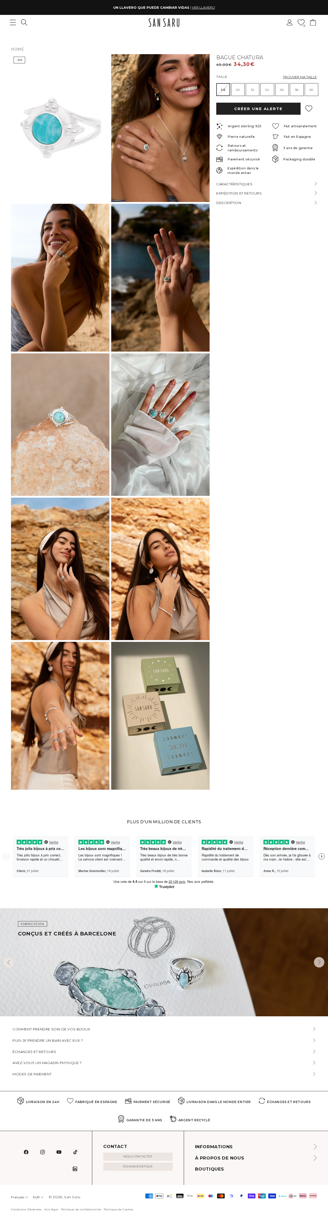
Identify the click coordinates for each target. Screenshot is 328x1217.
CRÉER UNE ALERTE (258, 108)
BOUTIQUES (209, 1169)
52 (252, 90)
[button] (24, 22)
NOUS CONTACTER (138, 1156)
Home (17, 49)
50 (238, 90)
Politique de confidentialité (81, 1209)
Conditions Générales (26, 1209)
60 (311, 90)
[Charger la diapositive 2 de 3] (167, 1013)
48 (225, 92)
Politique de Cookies (118, 1209)
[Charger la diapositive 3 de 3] (171, 1013)
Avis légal (51, 1209)
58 (297, 90)
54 (267, 90)
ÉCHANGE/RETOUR (137, 1166)
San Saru (72, 1197)
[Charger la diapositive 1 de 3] (163, 1013)
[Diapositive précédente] (9, 962)
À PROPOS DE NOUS (219, 1158)
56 (282, 90)
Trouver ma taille (300, 77)
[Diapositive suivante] (319, 962)
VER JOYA (196, 7)
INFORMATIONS (214, 1146)
